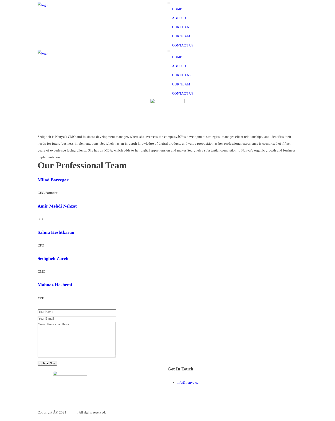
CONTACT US (182, 45)
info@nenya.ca (187, 382)
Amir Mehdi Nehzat (57, 205)
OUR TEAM (181, 36)
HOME (177, 9)
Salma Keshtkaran (56, 232)
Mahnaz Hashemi (55, 284)
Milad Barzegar (53, 179)
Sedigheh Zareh (53, 258)
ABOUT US (180, 18)
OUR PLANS (181, 27)
